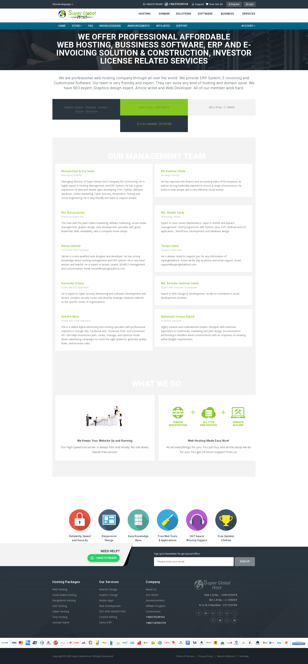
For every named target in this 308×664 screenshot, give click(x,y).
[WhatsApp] (227, 620)
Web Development (110, 606)
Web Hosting (59, 589)
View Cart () (216, 4)
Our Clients (152, 595)
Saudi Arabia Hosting (64, 595)
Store (76, 25)
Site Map (244, 656)
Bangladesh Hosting (64, 600)
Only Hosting (59, 617)
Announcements (138, 25)
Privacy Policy (205, 656)
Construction (153, 611)
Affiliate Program (155, 606)
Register (235, 4)
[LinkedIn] (213, 613)
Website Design (108, 589)
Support (199, 4)
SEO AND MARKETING (112, 611)
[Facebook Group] (206, 613)
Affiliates (163, 25)
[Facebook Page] (199, 613)
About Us (151, 589)
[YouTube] (220, 620)
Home (62, 25)
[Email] (234, 620)
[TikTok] (227, 613)
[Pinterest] (213, 620)
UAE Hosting (59, 606)
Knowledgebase (110, 25)
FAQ (90, 25)
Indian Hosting (60, 611)
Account (247, 25)
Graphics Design (108, 595)
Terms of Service (185, 656)
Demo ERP (105, 622)
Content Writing (108, 617)
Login (250, 4)
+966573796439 (154, 4)
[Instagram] (220, 613)
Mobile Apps (106, 600)
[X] (234, 613)
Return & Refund (226, 656)
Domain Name (61, 622)
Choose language (61, 4)
